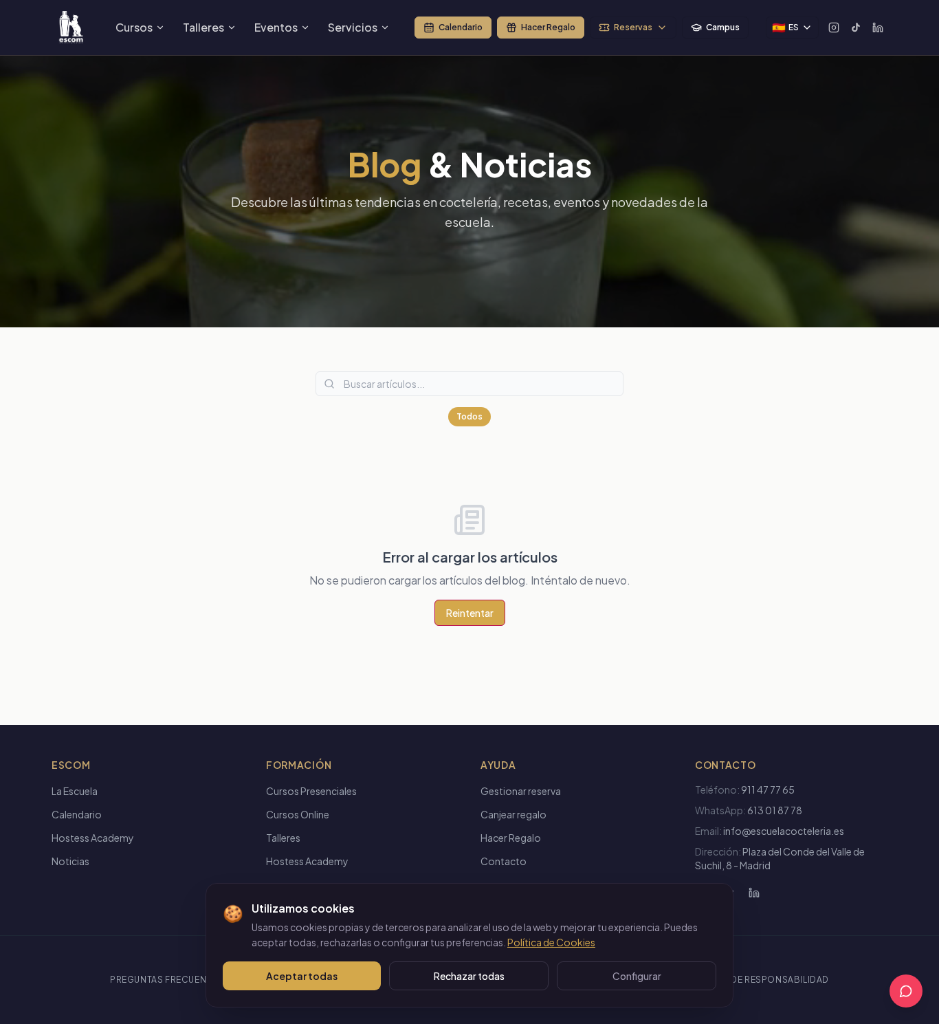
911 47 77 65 (768, 789)
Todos (469, 416)
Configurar (636, 976)
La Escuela (75, 791)
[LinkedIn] (877, 27)
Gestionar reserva (520, 791)
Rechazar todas (469, 976)
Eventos (276, 27)
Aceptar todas (302, 976)
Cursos (134, 27)
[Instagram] (833, 27)
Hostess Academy (93, 837)
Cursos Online (297, 814)
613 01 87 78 (774, 810)
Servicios (352, 27)
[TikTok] (855, 27)
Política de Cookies (551, 942)
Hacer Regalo (548, 27)
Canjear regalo (513, 814)
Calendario (461, 27)
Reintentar (470, 613)
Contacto (503, 861)
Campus (723, 27)
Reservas (633, 27)
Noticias (70, 861)
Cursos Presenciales (311, 791)
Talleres (203, 27)
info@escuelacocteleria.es (783, 831)
